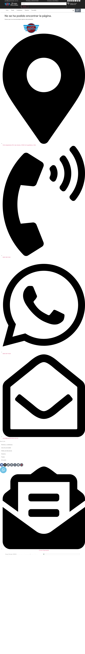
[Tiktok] (72, 1)
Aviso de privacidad (6, 448)
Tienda (12, 10)
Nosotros (27, 10)
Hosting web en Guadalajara (23, 554)
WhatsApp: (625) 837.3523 (32, 1)
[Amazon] (74, 1)
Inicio (7, 10)
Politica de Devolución (6, 451)
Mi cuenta (3, 460)
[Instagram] (70, 1)
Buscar (24, 6)
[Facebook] (1, 465)
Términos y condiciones (6, 444)
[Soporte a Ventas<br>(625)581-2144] (68, 3)
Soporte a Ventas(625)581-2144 (73, 4)
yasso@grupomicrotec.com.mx (11, 1)
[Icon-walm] (75, 1)
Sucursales (33, 10)
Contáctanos (19, 10)
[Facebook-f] (68, 1)
